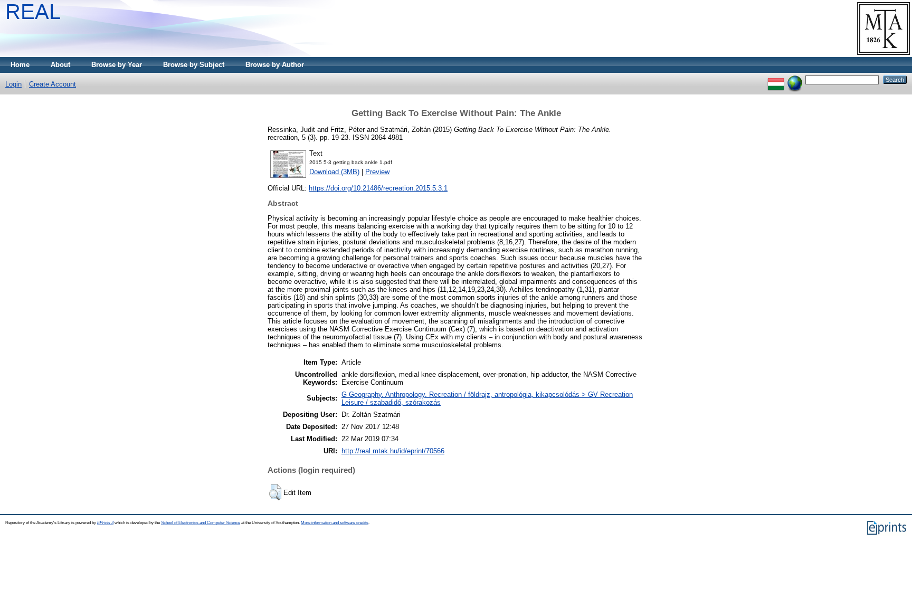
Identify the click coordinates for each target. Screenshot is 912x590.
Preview (377, 172)
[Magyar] (775, 79)
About (60, 65)
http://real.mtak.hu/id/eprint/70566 (392, 451)
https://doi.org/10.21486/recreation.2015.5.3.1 (378, 188)
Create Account (52, 84)
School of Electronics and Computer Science (200, 522)
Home (20, 65)
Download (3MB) (334, 172)
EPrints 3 (105, 522)
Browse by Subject (193, 65)
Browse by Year (116, 65)
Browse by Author (274, 65)
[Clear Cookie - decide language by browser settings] (794, 79)
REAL (33, 11)
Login (13, 84)
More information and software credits (334, 522)
